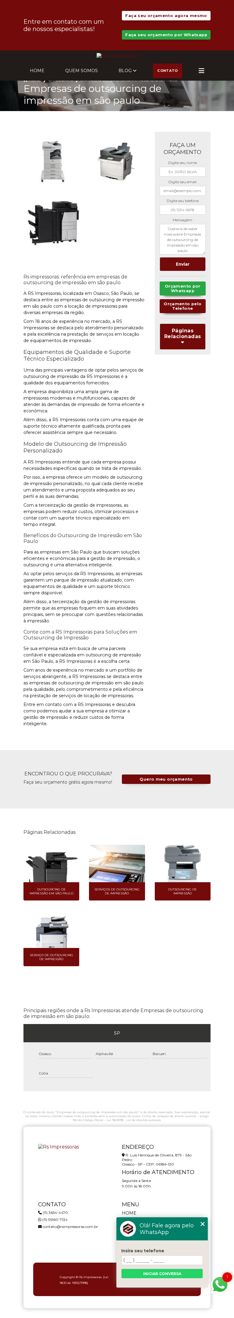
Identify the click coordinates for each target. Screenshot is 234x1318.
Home (37, 70)
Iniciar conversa (162, 1273)
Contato (167, 70)
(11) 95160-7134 (54, 1219)
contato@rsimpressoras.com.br (70, 1226)
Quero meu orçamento (166, 779)
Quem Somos (81, 70)
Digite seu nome (182, 162)
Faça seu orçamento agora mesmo (166, 15)
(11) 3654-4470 (55, 1212)
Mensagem (182, 220)
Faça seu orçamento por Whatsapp (166, 35)
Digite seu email (182, 182)
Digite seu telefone (183, 200)
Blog (125, 70)
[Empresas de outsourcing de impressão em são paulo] (53, 161)
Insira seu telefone (142, 1250)
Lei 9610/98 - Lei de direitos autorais (134, 1120)
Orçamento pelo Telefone (182, 306)
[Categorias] (201, 71)
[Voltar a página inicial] (117, 56)
